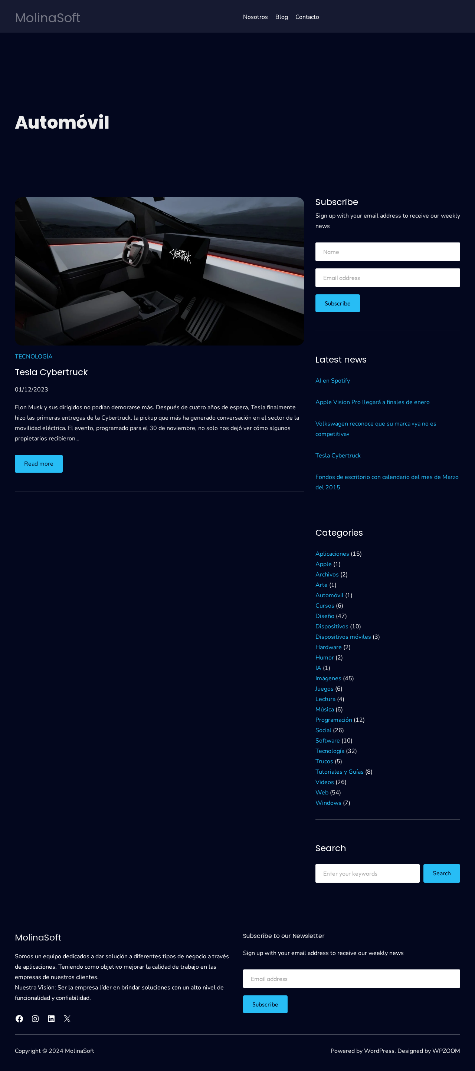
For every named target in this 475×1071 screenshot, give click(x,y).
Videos (324, 782)
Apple (323, 564)
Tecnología (34, 357)
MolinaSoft (48, 18)
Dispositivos (331, 626)
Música (324, 709)
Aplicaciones (332, 554)
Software (327, 741)
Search (442, 873)
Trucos (324, 761)
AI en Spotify (332, 381)
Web (321, 793)
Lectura (325, 699)
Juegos (324, 689)
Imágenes (328, 678)
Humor (324, 658)
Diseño (324, 616)
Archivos (327, 575)
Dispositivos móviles (343, 637)
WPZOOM (446, 1051)
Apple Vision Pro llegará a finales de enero (372, 402)
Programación (333, 720)
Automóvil (329, 595)
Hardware (328, 647)
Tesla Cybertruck (51, 372)
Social (323, 730)
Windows (328, 803)
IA (318, 668)
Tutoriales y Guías (339, 772)
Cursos (324, 606)
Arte (321, 585)
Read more (43, 466)
